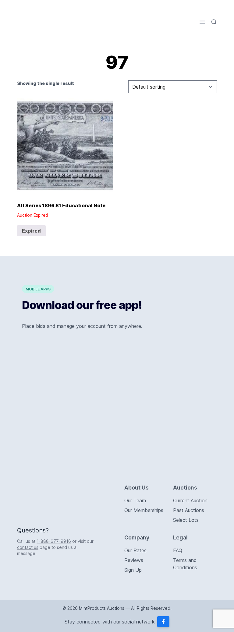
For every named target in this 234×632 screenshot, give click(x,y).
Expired (31, 231)
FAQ (177, 550)
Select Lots (186, 520)
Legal (180, 537)
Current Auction (190, 500)
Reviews (133, 560)
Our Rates (135, 550)
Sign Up (133, 570)
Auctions (185, 487)
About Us (136, 487)
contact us (27, 547)
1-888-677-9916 (54, 541)
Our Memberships (143, 510)
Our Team (135, 500)
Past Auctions (188, 510)
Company (136, 537)
